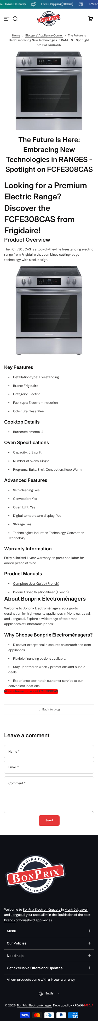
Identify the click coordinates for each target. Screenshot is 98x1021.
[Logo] (49, 19)
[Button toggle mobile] (7, 19)
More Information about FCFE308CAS (31, 691)
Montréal (71, 909)
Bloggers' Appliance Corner (44, 35)
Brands (10, 920)
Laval (83, 909)
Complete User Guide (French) (36, 584)
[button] (15, 18)
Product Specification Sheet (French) (41, 592)
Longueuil (18, 915)
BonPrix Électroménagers (42, 909)
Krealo (83, 1005)
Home (16, 35)
